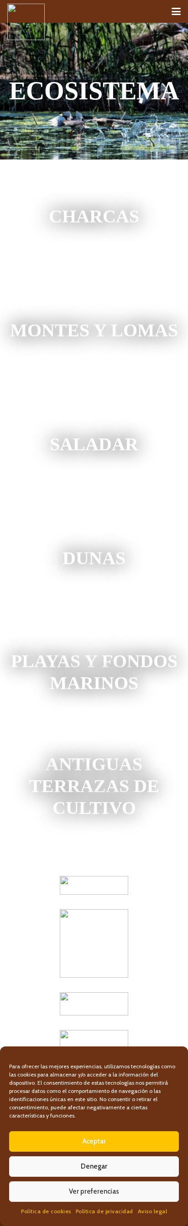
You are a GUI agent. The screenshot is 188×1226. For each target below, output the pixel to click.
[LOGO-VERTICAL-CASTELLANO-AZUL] (94, 943)
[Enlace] (94, 216)
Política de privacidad (104, 1211)
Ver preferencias (94, 1191)
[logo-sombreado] (26, 22)
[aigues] (94, 1003)
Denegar (94, 1166)
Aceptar (94, 1141)
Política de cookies (46, 1211)
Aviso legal (152, 1211)
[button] (176, 11)
